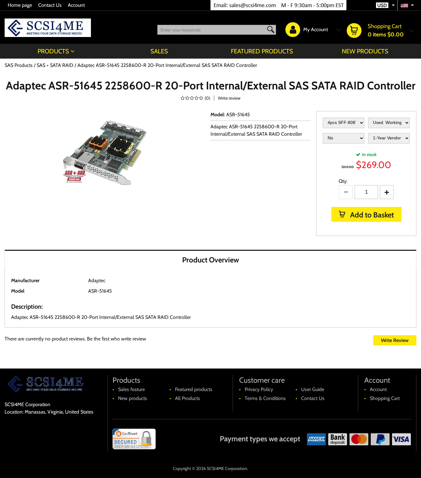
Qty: (343, 181)
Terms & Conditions (265, 398)
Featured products (262, 51)
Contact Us (50, 5)
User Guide (312, 389)
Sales (159, 51)
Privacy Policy (259, 389)
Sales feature (131, 389)
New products (365, 51)
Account (76, 5)
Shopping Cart (385, 398)
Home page (20, 5)
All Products (187, 398)
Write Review (395, 340)
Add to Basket (371, 214)
